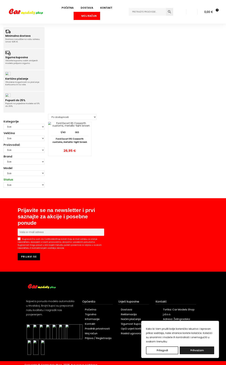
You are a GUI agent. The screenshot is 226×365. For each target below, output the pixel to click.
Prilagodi (162, 350)
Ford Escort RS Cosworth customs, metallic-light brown (69, 140)
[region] (180, 339)
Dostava (87, 8)
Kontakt (106, 8)
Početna (68, 8)
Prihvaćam (197, 350)
